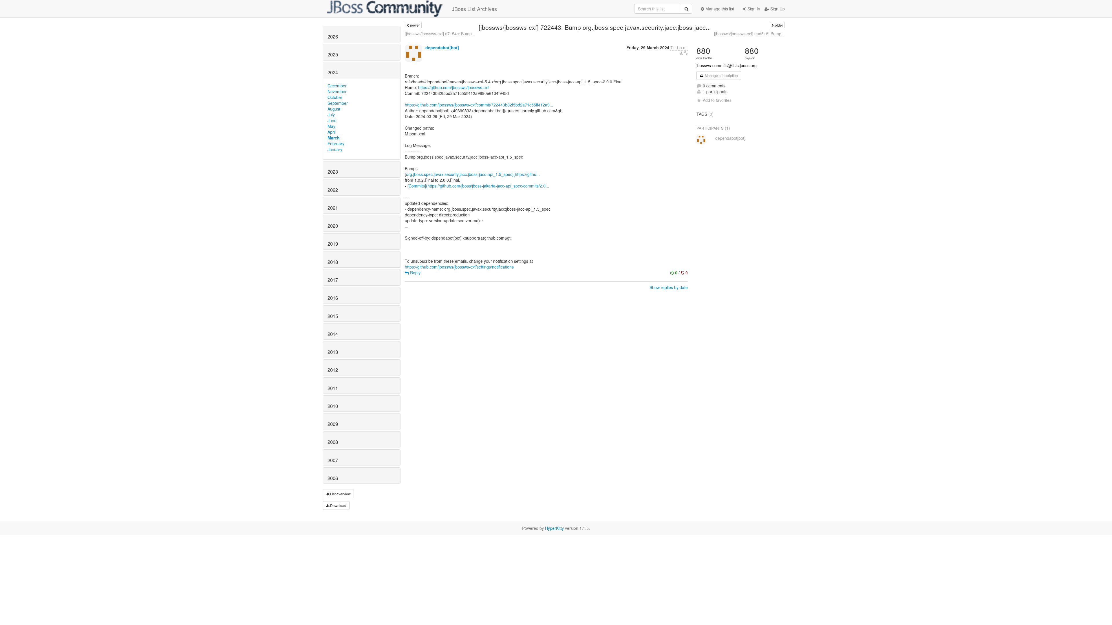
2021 (333, 207)
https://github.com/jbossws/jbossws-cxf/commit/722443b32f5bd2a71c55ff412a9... (479, 105)
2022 (333, 189)
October (335, 97)
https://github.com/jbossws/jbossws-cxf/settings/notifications (459, 267)
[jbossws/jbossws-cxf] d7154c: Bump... (440, 33)
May (331, 126)
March (334, 138)
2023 (333, 171)
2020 (333, 225)
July (331, 114)
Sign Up (777, 9)
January (335, 149)
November (337, 91)
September (338, 103)
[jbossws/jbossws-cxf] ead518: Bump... (749, 33)
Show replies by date (669, 287)
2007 (333, 460)
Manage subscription (721, 75)
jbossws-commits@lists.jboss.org (726, 65)
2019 (333, 243)
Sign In (753, 9)
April (332, 132)
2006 (333, 478)
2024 (333, 72)
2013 (333, 351)
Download (337, 505)
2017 (333, 279)
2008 (333, 441)
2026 (333, 36)
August (334, 109)
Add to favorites (717, 100)
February (336, 143)
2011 (333, 388)
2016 (333, 297)
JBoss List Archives (474, 8)
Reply (414, 272)
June (332, 120)
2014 (333, 333)
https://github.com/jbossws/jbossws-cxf (453, 87)
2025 (333, 54)
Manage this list (719, 9)
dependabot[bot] (442, 47)
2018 (333, 261)
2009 (333, 423)
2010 (333, 405)
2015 (333, 315)
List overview (340, 493)
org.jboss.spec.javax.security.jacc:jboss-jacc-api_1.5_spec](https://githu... (473, 174)
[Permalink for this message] (686, 53)
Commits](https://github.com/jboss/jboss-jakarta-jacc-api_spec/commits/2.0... (479, 186)
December (337, 86)
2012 (333, 369)
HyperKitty (554, 528)
